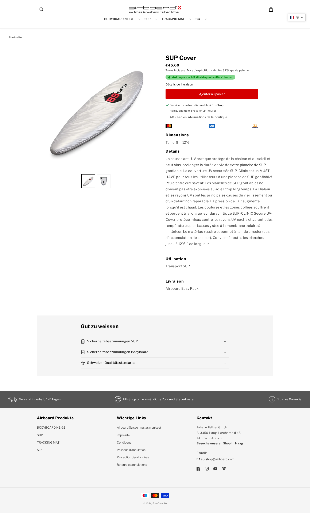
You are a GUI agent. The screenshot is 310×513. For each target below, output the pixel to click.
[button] (41, 9)
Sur (39, 450)
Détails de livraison (179, 84)
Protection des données (133, 457)
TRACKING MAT (48, 442)
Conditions (124, 442)
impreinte (123, 435)
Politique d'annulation (131, 450)
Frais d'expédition (198, 70)
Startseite (15, 37)
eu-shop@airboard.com (218, 459)
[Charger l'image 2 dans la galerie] (104, 181)
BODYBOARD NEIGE (51, 427)
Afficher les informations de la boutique (198, 117)
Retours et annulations (132, 464)
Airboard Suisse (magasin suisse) (139, 427)
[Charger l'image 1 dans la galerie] (88, 181)
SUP (40, 435)
